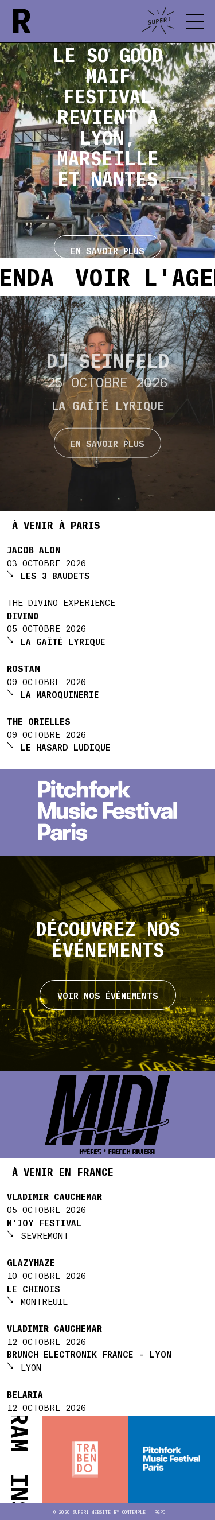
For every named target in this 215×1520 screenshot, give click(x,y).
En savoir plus (107, 443)
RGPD (159, 1512)
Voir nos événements (107, 995)
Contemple (134, 1512)
